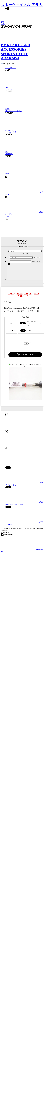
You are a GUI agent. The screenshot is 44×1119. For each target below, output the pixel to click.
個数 (29, 343)
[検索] (25, 271)
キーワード (35, 261)
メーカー (37, 257)
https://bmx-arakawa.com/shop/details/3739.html (21, 308)
